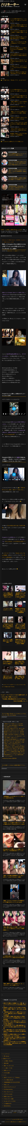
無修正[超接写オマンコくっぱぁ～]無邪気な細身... (14, 754)
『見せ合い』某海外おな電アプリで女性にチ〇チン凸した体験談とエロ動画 (18, 26)
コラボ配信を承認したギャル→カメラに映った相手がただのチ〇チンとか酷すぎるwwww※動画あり (14, 956)
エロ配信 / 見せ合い (8, 1061)
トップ (1, 1)
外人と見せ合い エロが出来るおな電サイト (15, 541)
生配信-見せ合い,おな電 (16, 229)
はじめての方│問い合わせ (17, 1119)
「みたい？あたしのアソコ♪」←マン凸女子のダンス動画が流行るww (18, 129)
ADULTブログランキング (10, 1087)
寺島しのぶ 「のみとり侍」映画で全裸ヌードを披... (14, 742)
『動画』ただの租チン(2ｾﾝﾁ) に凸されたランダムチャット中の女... (18, 118)
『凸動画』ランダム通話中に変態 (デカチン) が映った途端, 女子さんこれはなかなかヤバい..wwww (13, 823)
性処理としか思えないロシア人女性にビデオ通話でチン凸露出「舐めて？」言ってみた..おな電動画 (15, 1009)
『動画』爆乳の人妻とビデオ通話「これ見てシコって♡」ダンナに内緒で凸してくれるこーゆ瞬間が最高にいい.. (13, 928)
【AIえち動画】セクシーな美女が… (11, 726)
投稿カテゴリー (7, 1058)
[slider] (6, 414)
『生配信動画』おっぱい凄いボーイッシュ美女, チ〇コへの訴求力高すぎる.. (14, 797)
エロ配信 (18, 801)
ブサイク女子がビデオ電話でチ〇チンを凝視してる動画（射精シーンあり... (18, 97)
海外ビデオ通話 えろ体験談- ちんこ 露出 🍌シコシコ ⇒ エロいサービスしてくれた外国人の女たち (15, 1004)
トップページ (6, 1053)
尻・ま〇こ (16, 936)
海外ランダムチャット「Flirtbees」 (12, 1077)
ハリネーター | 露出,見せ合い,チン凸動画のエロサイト (16, 1121)
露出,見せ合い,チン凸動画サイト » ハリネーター (16, 250)
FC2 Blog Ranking (8, 1089)
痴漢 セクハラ (7, 1070)
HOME (2, 229)
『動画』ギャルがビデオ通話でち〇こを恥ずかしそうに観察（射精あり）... (18, 113)
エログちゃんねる (8, 1094)
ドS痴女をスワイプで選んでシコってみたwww (13, 723)
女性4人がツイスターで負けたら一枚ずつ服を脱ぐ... (14, 748)
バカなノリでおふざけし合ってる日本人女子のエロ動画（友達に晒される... (18, 124)
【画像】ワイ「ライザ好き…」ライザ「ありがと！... (14, 745)
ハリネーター (6, 553)
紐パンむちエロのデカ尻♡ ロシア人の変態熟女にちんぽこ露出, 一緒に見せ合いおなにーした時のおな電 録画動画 (15, 1043)
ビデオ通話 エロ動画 (10, 829)
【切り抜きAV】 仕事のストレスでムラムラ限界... (14, 730)
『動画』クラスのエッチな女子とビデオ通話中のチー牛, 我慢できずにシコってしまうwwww (13, 901)
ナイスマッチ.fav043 (8, 756)
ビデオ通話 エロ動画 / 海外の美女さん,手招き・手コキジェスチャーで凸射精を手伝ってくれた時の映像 (15, 1018)
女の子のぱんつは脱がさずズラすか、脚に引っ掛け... (14, 728)
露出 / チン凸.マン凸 (9, 1065)
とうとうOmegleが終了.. (10, 434)
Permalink (12, 686)
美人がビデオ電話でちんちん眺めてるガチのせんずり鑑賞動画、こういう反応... (18, 49)
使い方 (22, 684)
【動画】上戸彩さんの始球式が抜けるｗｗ (12, 743)
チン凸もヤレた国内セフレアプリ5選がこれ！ (13, 141)
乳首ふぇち (6, 1084)
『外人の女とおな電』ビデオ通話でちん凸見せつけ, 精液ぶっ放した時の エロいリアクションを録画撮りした (14, 1038)
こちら (14, 1112)
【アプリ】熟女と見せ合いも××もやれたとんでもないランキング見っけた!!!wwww (14, 714)
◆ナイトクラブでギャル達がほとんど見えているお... (14, 753)
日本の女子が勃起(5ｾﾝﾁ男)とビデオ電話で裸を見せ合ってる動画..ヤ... (18, 37)
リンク (4, 1075)
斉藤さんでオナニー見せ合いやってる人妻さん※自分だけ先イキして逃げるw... (18, 61)
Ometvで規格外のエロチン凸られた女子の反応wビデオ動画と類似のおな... (18, 55)
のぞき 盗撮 (6, 1072)
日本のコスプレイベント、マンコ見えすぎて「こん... (14, 736)
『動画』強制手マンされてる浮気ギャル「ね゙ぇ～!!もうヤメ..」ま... (18, 102)
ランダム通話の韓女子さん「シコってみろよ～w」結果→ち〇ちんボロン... (18, 91)
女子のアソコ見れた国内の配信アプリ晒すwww (13, 725)
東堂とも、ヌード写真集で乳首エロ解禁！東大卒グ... (14, 751)
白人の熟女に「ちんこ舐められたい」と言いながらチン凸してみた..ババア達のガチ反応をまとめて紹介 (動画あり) (15, 1022)
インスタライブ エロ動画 (11, 961)
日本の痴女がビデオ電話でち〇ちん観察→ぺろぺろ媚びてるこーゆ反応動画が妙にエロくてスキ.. (13, 849)
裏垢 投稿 (6, 1063)
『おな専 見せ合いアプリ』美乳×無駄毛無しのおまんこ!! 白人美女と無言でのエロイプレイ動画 (14, 1027)
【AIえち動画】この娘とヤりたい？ (11, 737)
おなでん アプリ (6, 684)
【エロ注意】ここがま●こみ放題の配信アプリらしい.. (13, 765)
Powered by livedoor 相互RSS (9, 758)
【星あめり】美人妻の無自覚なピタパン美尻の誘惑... (14, 739)
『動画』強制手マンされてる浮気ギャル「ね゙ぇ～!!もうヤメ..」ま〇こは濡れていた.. (13, 984)
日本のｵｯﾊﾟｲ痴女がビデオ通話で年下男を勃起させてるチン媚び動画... (18, 72)
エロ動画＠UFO (7, 1103)
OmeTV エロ (19, 827)
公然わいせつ (22, 962)
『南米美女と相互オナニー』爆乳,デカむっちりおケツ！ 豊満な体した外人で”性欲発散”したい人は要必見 (15, 1013)
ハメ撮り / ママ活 (8, 1068)
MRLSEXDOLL (7, 1106)
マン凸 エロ (6, 906)
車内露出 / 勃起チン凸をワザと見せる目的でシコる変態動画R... (18, 134)
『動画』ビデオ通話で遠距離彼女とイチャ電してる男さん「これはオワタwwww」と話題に (13, 876)
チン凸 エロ (18, 684)
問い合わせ (6, 1056)
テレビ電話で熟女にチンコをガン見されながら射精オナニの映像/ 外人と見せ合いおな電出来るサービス (15, 1031)
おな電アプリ (12, 684)
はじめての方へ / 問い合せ (9, 1)
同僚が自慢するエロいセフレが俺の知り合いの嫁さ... (14, 740)
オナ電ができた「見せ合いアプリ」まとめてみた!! (14, 80)
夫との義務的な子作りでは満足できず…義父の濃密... (14, 750)
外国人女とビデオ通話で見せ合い (8, 239)
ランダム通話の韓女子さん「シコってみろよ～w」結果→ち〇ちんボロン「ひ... (18, 20)
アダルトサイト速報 (8, 1098)
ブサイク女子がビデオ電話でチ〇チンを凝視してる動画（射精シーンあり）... (18, 32)
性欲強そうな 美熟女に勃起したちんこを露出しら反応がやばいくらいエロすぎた (15, 1035)
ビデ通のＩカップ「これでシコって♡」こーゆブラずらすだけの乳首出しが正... (18, 67)
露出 (9, 686)
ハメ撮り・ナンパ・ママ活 (12, 988)
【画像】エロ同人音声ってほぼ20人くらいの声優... (14, 734)
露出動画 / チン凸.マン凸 (11, 827)
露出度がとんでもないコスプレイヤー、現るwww (14, 731)
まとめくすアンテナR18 (9, 1101)
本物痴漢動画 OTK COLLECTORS (12, 1082)
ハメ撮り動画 (20, 988)
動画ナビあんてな (8, 1096)
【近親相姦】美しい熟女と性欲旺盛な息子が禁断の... (14, 746)
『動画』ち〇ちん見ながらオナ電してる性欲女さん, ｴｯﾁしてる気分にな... (18, 43)
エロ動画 (7, 229)
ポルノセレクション (8, 1091)
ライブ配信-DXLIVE (8, 1080)
